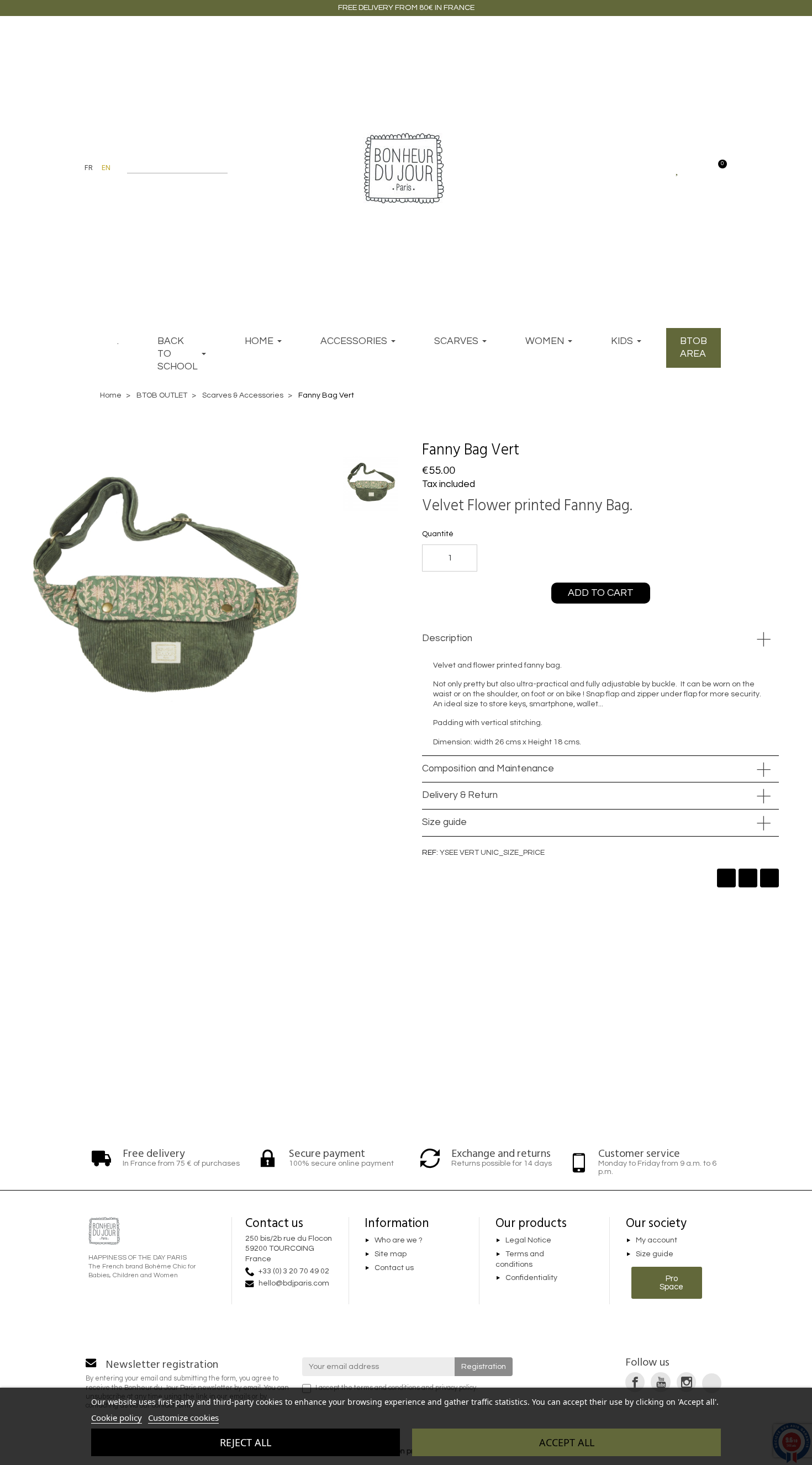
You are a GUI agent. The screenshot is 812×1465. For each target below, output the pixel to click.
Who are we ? (399, 1241)
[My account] (697, 168)
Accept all (566, 1442)
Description (447, 638)
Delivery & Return (460, 795)
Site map (391, 1254)
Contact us (394, 1268)
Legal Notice (528, 1241)
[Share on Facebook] (726, 878)
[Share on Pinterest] (769, 878)
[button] (540, 450)
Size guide (444, 822)
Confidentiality (531, 1278)
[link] (635, 1382)
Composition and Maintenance (488, 769)
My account (656, 1241)
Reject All (245, 1442)
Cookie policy (116, 1417)
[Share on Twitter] (748, 878)
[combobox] (170, 168)
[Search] (222, 168)
